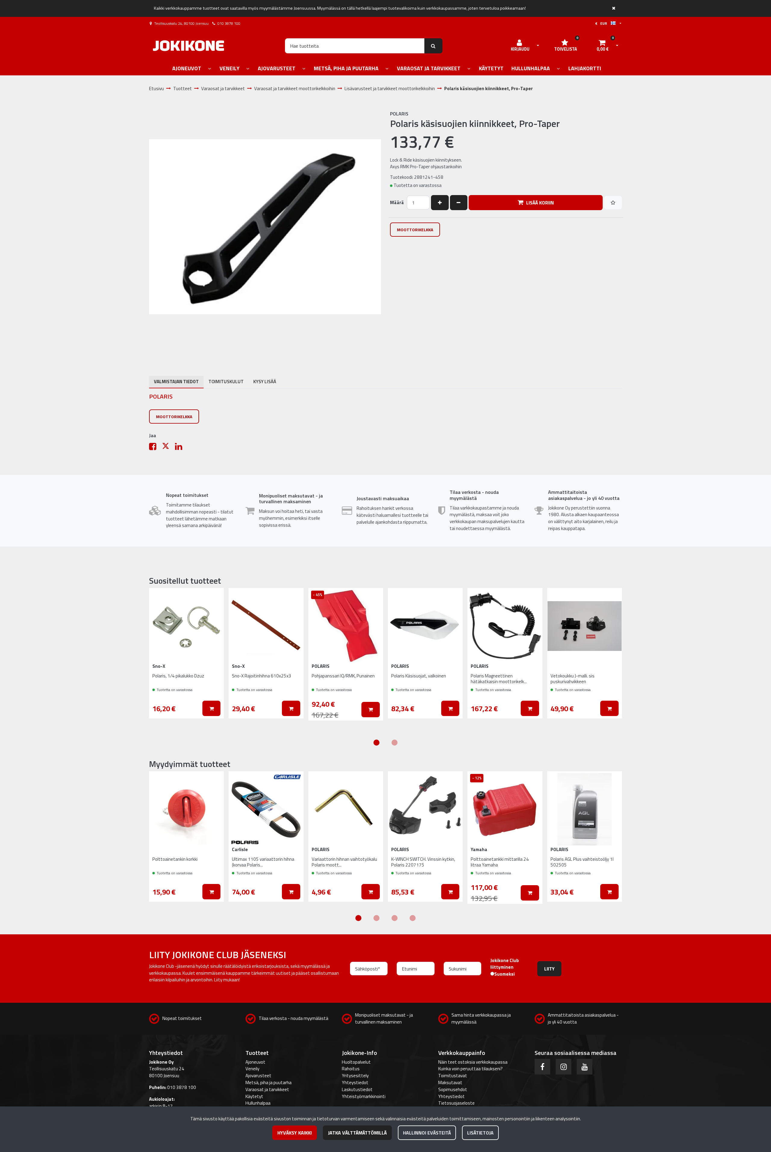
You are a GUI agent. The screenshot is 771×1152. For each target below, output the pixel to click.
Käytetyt (254, 1096)
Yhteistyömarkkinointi (364, 1096)
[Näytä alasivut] (209, 68)
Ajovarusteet (258, 1075)
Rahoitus (351, 1068)
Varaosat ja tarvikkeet (267, 1089)
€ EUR (603, 23)
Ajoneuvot (255, 1062)
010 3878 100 (228, 23)
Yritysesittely (355, 1075)
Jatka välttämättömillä (357, 1132)
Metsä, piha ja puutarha (268, 1082)
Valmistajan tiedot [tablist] (176, 381)
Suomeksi (504, 974)
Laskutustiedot (357, 1089)
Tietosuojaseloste (456, 1103)
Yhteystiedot (355, 1082)
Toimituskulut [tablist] (226, 381)
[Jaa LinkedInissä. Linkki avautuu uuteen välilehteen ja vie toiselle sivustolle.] (181, 447)
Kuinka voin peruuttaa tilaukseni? (470, 1068)
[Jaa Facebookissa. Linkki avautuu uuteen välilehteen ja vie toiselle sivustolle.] (155, 447)
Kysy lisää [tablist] (264, 381)
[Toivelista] (613, 202)
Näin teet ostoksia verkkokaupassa (472, 1062)
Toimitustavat (452, 1075)
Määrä (397, 202)
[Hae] (433, 45)
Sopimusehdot (452, 1089)
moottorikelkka (415, 229)
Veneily (252, 1068)
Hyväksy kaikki (294, 1132)
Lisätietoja (480, 1132)
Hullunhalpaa (257, 1103)
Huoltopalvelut (356, 1062)
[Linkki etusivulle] (188, 45)
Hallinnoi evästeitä (427, 1132)
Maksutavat (450, 1082)
